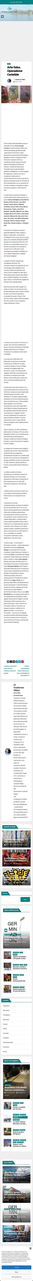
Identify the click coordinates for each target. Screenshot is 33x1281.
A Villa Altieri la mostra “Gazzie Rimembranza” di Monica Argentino (15, 860)
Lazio (25, 964)
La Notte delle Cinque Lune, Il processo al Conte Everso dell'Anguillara (20, 777)
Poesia (15, 1105)
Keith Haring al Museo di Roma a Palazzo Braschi (16, 878)
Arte (9, 63)
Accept (16, 1267)
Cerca (5, 893)
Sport (10, 1228)
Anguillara (6, 1006)
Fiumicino (6, 1047)
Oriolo (5, 1028)
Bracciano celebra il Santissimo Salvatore (20, 967)
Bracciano (7, 934)
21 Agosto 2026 (11, 942)
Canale (5, 1024)
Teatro (18, 934)
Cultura (13, 934)
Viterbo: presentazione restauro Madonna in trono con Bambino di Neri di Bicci (23, 670)
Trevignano (6, 1015)
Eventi (14, 977)
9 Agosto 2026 (10, 1092)
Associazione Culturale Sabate (21, 793)
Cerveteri (6, 1033)
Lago (21, 952)
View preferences (16, 1277)
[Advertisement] (16, 44)
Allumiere (7, 1169)
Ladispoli (6, 1038)
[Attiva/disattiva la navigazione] (30, 16)
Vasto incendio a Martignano (18, 1133)
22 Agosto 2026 (11, 1197)
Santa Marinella (8, 1042)
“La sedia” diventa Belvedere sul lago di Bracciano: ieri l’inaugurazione (19, 1124)
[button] (30, 1248)
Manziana (6, 1019)
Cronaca (13, 1169)
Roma (5, 1051)
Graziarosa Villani (20, 79)
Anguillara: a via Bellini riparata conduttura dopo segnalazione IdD (15, 1090)
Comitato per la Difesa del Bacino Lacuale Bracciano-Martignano (20, 801)
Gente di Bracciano (19, 757)
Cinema (21, 974)
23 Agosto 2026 (11, 1177)
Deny (16, 1272)
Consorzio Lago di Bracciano (17, 1117)
